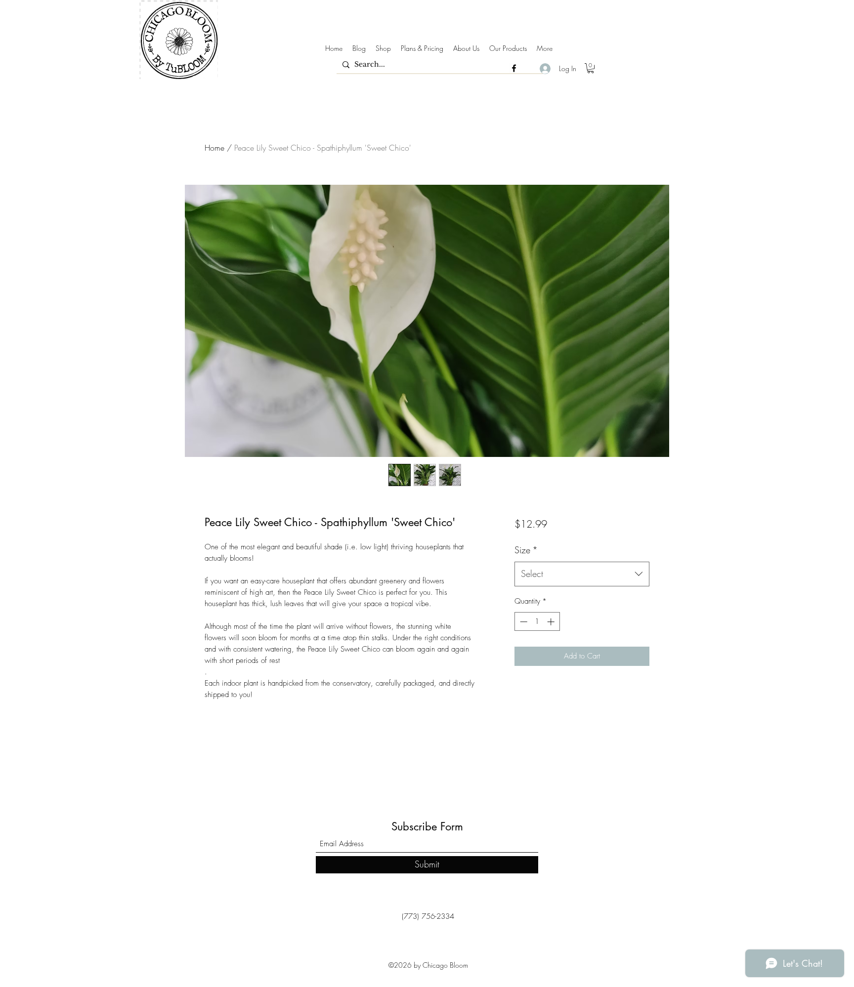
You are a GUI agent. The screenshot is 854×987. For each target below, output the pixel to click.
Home (214, 147)
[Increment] (551, 622)
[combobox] (581, 574)
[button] (591, 68)
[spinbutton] (537, 622)
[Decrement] (522, 622)
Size (526, 550)
